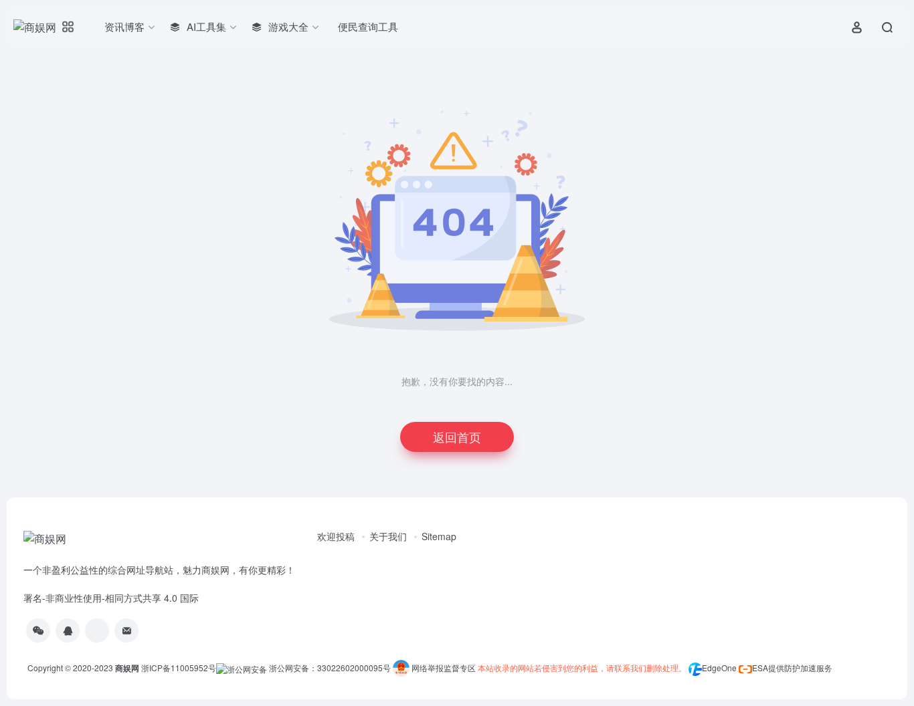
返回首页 (457, 436)
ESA (760, 667)
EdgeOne (719, 667)
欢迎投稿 (336, 536)
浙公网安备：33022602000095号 (331, 667)
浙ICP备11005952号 (178, 667)
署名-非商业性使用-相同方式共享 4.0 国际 (111, 597)
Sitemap (439, 536)
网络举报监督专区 (444, 667)
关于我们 (388, 536)
